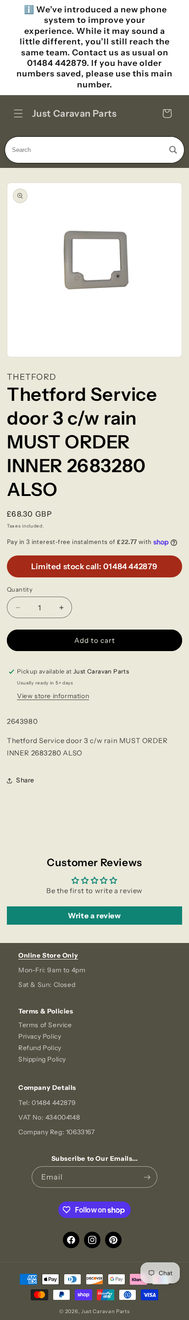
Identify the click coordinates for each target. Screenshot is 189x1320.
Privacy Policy (39, 1036)
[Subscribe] (147, 1177)
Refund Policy (39, 1048)
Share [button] (25, 780)
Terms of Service (45, 1025)
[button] (18, 113)
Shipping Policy (42, 1059)
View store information (53, 696)
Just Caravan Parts (105, 1311)
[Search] (173, 150)
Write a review (94, 915)
